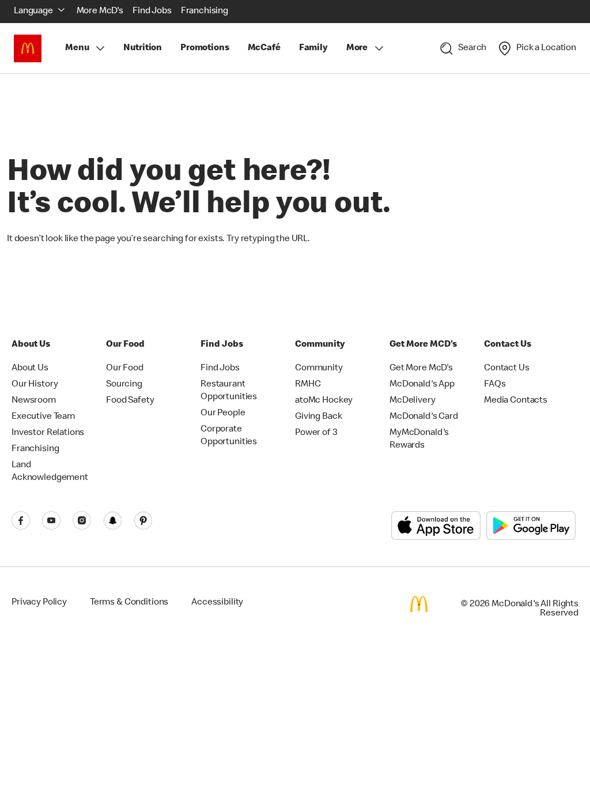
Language (33, 11)
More (357, 48)
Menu (77, 48)
